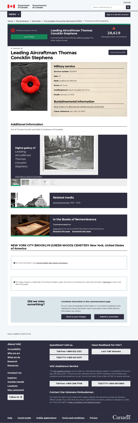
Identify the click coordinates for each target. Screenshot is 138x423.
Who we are (14, 353)
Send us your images (76, 317)
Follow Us (16, 398)
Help (10, 418)
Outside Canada (16, 382)
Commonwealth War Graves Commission (52, 263)
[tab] (15, 182)
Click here (107, 282)
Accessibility (14, 349)
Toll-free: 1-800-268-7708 (69, 383)
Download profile (117, 52)
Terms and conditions (73, 418)
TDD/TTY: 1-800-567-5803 (111, 383)
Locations (13, 386)
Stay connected (16, 390)
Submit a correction (109, 317)
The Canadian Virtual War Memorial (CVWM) (63, 21)
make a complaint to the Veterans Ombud (84, 402)
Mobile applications (46, 418)
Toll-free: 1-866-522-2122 (69, 351)
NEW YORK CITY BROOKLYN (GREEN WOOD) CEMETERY (79, 107)
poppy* (87, 38)
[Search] (128, 7)
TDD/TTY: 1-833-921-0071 (69, 357)
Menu (13, 14)
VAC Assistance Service (62, 371)
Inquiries (12, 378)
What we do (14, 357)
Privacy (94, 418)
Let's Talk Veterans (111, 351)
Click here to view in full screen (28, 177)
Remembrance (22, 21)
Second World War (61, 203)
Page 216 (57, 229)
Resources (13, 365)
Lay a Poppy (29, 37)
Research (12, 361)
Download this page (81, 231)
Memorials (36, 21)
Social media (24, 418)
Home (10, 21)
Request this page (61, 231)
